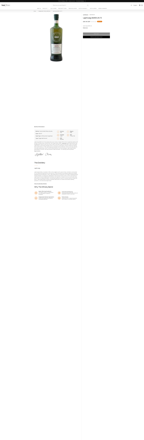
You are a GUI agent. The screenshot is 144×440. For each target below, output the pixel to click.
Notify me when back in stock (96, 37)
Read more (85, 27)
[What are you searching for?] (87, 5)
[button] (142, 5)
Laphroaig (85, 14)
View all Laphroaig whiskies (40, 183)
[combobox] (70, 5)
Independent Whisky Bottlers (44, 11)
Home (35, 11)
